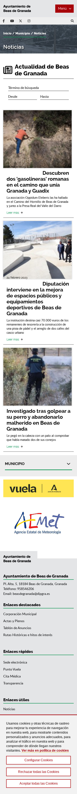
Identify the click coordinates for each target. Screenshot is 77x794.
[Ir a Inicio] (18, 8)
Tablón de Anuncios (17, 628)
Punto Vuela (12, 669)
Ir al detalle (37, 139)
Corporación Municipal (20, 614)
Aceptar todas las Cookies (39, 783)
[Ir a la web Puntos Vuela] (38, 488)
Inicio (7, 33)
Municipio (22, 33)
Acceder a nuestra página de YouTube (12, 21)
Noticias (40, 33)
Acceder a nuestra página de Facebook (3, 21)
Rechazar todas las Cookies (38, 772)
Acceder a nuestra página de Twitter (20, 21)
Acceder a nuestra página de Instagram (29, 21)
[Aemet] (38, 522)
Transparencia (13, 683)
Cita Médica (12, 676)
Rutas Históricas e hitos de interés (27, 635)
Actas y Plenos (13, 621)
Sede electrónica (15, 662)
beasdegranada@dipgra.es (31, 593)
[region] (38, 754)
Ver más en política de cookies (45, 750)
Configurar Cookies (38, 760)
